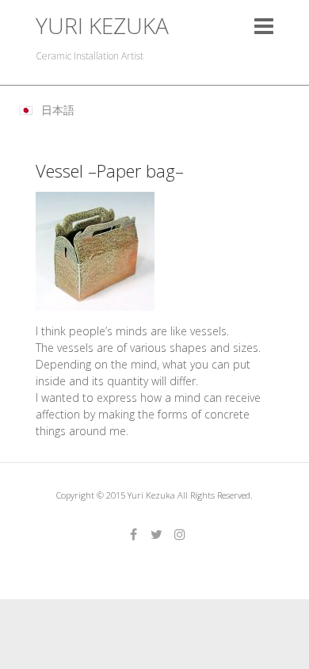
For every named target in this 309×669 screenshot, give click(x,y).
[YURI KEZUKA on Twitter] (156, 534)
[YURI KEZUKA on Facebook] (133, 534)
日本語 (57, 109)
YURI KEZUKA (102, 26)
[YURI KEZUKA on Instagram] (179, 534)
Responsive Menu (263, 25)
